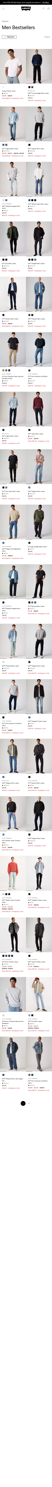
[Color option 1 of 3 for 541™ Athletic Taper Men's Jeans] (29, 200)
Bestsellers (5, 21)
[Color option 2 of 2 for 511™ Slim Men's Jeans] (6, 259)
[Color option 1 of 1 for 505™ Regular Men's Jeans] (29, 487)
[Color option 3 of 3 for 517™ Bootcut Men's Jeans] (35, 602)
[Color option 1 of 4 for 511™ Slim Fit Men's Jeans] (3, 955)
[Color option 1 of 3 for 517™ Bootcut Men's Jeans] (29, 602)
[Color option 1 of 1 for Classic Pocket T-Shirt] (3, 87)
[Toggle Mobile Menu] (3, 8)
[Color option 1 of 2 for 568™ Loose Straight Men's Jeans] (29, 87)
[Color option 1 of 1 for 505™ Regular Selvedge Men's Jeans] (3, 542)
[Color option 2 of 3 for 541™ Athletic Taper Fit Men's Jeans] (6, 894)
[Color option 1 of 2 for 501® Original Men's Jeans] (3, 144)
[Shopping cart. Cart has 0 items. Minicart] (48, 8)
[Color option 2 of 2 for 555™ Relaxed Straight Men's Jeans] (6, 200)
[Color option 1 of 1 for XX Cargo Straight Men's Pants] (29, 542)
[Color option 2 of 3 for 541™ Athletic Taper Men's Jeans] (32, 200)
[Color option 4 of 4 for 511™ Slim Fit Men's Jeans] (12, 955)
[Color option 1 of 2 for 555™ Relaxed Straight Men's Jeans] (3, 200)
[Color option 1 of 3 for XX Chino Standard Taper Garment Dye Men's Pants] (3, 370)
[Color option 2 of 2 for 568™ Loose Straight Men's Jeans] (32, 87)
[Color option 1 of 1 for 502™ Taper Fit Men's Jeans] (29, 955)
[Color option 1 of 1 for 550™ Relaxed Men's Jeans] (3, 662)
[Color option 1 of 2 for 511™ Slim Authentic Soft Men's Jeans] (29, 1074)
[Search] (43, 8)
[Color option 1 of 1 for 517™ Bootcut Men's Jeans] (3, 315)
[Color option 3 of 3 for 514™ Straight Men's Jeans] (35, 259)
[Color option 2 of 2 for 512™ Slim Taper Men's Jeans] (6, 487)
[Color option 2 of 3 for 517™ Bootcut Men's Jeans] (32, 602)
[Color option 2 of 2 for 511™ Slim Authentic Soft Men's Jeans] (32, 1074)
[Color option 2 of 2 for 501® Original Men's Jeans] (6, 144)
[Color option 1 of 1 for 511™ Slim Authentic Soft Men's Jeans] (29, 370)
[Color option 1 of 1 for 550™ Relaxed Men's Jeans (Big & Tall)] (3, 1074)
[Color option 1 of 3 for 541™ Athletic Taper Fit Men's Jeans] (3, 894)
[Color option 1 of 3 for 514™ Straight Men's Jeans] (29, 259)
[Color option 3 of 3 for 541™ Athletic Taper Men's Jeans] (35, 200)
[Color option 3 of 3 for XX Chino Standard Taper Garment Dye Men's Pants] (9, 370)
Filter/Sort (10, 37)
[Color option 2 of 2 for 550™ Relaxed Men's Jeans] (32, 315)
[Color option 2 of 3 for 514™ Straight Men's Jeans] (32, 259)
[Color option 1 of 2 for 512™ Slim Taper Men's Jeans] (3, 487)
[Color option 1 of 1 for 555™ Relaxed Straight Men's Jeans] (3, 602)
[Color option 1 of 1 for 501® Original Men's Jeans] (29, 144)
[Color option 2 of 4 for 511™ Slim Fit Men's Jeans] (6, 955)
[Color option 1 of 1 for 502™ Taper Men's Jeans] (29, 429)
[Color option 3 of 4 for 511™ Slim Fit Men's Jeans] (9, 955)
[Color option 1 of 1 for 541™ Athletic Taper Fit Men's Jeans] (3, 834)
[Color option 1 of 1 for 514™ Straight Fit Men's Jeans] (29, 717)
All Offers (45, 2)
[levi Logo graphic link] (26, 8)
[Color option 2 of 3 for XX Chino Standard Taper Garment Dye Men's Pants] (6, 370)
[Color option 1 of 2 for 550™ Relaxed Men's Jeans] (29, 315)
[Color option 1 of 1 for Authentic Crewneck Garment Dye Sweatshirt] (3, 1015)
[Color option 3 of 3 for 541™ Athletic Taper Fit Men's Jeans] (9, 894)
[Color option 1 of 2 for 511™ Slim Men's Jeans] (3, 259)
